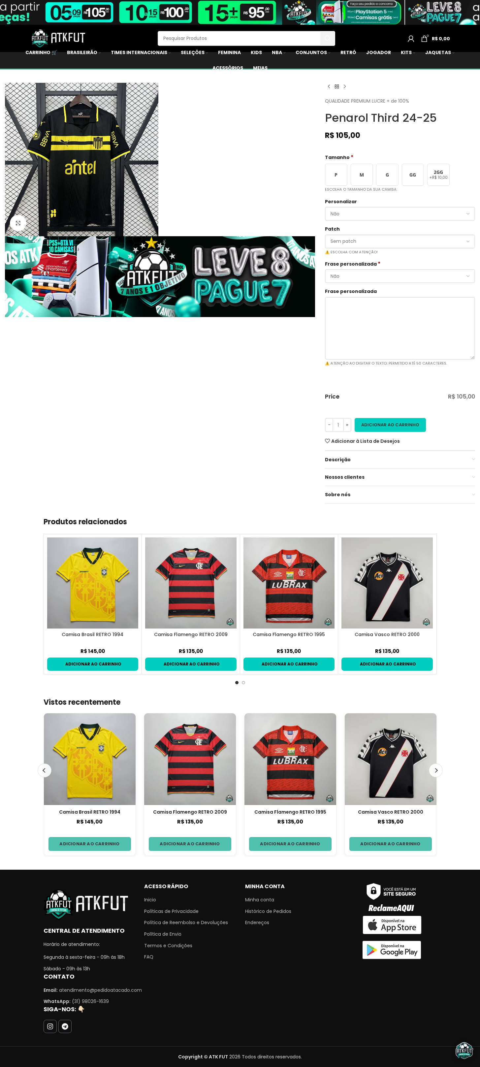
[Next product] (345, 87)
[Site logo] (57, 38)
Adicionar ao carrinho (390, 425)
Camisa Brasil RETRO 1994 (92, 634)
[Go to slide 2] (243, 682)
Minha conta (259, 900)
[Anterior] (44, 770)
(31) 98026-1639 (90, 1001)
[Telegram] (65, 1026)
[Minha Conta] (411, 38)
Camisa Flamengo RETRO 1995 (289, 634)
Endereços (257, 923)
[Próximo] (436, 770)
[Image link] (86, 904)
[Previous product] (329, 87)
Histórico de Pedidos (268, 911)
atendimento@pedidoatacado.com (100, 990)
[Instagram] (50, 1026)
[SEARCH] (327, 38)
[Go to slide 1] (237, 682)
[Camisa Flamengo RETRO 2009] (191, 583)
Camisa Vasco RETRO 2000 (387, 634)
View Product (93, 664)
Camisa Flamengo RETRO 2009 (191, 634)
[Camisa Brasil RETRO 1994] (93, 583)
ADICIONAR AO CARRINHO (89, 844)
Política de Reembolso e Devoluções (186, 923)
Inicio (150, 900)
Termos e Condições (168, 946)
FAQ (148, 957)
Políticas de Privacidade (171, 911)
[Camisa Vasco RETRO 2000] (387, 583)
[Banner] (160, 276)
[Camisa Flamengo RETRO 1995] (289, 583)
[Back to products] (337, 87)
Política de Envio (162, 934)
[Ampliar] (18, 223)
